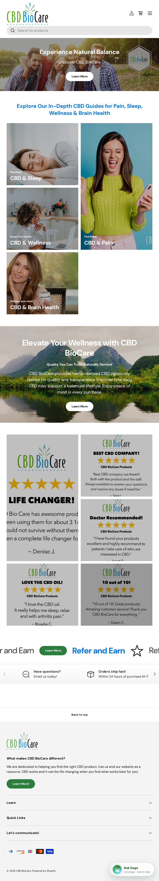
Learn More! (20, 784)
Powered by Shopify (44, 871)
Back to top (79, 715)
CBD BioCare (23, 871)
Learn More (80, 76)
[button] (140, 13)
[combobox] (79, 30)
